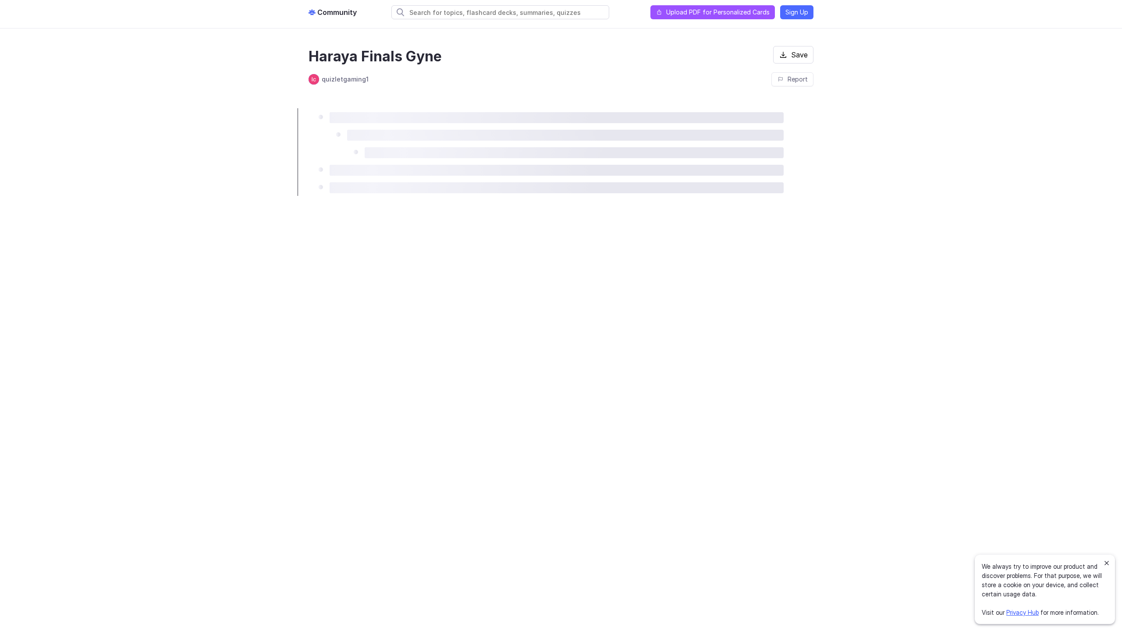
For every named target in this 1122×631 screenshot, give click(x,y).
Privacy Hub (1022, 612)
